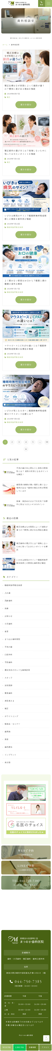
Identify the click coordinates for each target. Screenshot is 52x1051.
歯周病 (7, 732)
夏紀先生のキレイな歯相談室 (17, 670)
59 (47, 442)
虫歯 (7, 608)
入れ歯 (7, 593)
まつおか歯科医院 (12, 639)
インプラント (10, 755)
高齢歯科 (8, 601)
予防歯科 (8, 662)
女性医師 (8, 685)
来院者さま (9, 701)
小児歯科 (8, 624)
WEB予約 (7, 1047)
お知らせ (8, 616)
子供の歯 (8, 647)
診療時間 (32, 1047)
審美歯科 (8, 693)
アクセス (45, 1047)
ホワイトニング (11, 716)
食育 (7, 631)
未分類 (7, 762)
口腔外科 (8, 655)
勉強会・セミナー (12, 724)
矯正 (8, 97)
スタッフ (8, 678)
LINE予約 (19, 1047)
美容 (7, 739)
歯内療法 (8, 747)
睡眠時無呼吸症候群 (15, 227)
